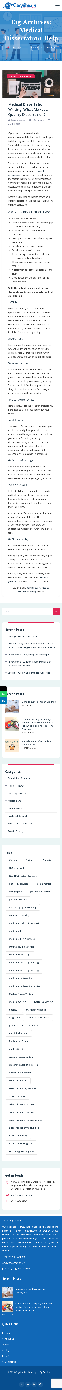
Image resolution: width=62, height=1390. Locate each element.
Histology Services (17, 793)
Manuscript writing (19, 915)
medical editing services (22, 938)
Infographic (15, 891)
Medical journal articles (21, 946)
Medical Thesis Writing (21, 994)
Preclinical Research (18, 816)
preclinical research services (24, 1025)
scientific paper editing (21, 1104)
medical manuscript (20, 954)
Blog (7, 1350)
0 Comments (38, 120)
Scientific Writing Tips (21, 1143)
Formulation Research (19, 778)
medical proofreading (21, 978)
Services (9, 1344)
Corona (13, 860)
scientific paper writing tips (24, 1127)
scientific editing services (22, 1088)
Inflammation (44, 883)
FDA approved (16, 868)
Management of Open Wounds (23, 636)
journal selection (18, 899)
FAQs (7, 1356)
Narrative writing (43, 1001)
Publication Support (20, 1041)
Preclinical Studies (18, 1033)
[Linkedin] (3, 700)
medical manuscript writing (24, 970)
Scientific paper (17, 1096)
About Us (9, 1338)
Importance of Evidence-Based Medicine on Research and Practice (29, 663)
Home (13, 47)
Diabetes (48, 860)
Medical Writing (15, 808)
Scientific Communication (20, 76)
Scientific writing (18, 1135)
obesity (13, 1009)
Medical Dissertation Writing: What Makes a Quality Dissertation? (28, 109)
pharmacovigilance (36, 1009)
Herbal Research (16, 785)
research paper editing (21, 1056)
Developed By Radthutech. (41, 1372)
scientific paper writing (21, 1112)
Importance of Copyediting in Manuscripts (28, 654)
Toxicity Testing (16, 831)
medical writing (17, 1001)
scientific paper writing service (25, 1119)
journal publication (40, 891)
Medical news (14, 800)
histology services (18, 883)
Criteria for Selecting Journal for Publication (29, 672)
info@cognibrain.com (21, 1195)
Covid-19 (30, 860)
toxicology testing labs (21, 1151)
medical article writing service (25, 923)
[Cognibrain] (19, 5)
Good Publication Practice (23, 875)
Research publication (20, 1072)
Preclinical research (39, 1017)
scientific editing (18, 1080)
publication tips (17, 1049)
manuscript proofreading (22, 907)
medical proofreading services (25, 986)
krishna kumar (18, 120)
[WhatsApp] (3, 694)
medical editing (17, 931)
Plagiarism (14, 1017)
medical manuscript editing (24, 962)
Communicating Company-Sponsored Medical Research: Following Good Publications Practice (31, 645)
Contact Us (10, 1361)
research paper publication (23, 1064)
